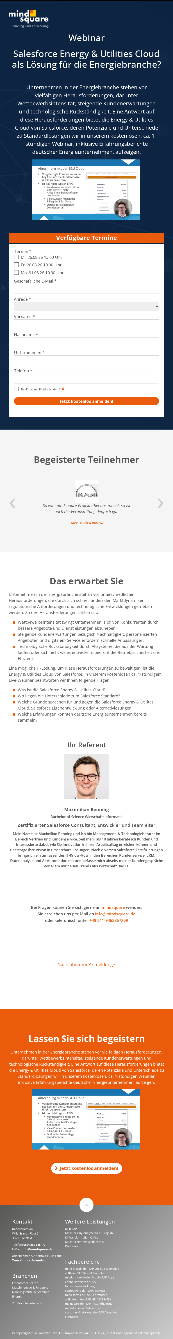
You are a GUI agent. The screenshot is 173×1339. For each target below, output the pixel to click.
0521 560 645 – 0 (34, 1245)
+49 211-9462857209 (108, 920)
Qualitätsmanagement (120, 1333)
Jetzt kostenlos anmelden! (89, 1168)
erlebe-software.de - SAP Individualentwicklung (81, 1284)
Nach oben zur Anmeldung (85, 964)
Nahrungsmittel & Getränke (30, 1292)
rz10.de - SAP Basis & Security (84, 1273)
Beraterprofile (150, 1333)
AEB (97, 1333)
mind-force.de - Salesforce (82, 1308)
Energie (17, 1296)
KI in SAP (71, 1229)
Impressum (73, 1333)
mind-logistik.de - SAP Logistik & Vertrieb (92, 1269)
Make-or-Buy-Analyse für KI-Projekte (89, 1233)
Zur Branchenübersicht (27, 1303)
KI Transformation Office (81, 1237)
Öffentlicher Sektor (25, 1283)
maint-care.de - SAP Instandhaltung (88, 1304)
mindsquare (113, 907)
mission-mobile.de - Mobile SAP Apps (89, 1277)
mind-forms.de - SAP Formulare (86, 1295)
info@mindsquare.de (115, 914)
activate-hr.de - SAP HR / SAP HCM (88, 1299)
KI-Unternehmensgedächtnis (84, 1242)
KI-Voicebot (73, 1246)
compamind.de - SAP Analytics (85, 1291)
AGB (88, 1333)
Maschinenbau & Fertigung (30, 1287)
